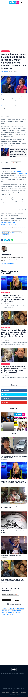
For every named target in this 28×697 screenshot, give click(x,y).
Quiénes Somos (5, 692)
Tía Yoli (3, 612)
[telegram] (8, 240)
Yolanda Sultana (5, 610)
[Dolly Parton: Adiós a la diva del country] (14, 545)
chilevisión (10, 612)
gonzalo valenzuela (16, 232)
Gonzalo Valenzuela (17, 108)
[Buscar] (24, 2)
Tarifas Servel (15, 692)
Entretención (6, 273)
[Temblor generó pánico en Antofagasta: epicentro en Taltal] (14, 520)
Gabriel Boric (11, 608)
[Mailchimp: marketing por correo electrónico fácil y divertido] (17, 601)
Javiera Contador (5, 106)
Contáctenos (23, 692)
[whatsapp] (12, 240)
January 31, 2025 (22, 227)
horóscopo (17, 612)
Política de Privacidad (15, 694)
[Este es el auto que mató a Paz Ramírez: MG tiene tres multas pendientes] (14, 445)
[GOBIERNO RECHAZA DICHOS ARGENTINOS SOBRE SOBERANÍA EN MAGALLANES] (8, 421)
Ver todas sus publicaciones (8, 263)
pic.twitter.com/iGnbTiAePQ (8, 224)
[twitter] (5, 240)
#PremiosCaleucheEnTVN (8, 222)
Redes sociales (20, 608)
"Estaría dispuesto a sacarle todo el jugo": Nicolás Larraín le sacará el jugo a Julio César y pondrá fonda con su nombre (13, 370)
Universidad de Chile (16, 610)
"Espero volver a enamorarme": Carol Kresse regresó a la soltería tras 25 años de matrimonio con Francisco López (13, 298)
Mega (13, 614)
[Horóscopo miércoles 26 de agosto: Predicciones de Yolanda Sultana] (14, 495)
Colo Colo (4, 608)
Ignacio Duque (5, 71)
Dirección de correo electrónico (9, 594)
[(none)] (4, 248)
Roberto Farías (5, 234)
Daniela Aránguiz (5, 614)
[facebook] (2, 240)
